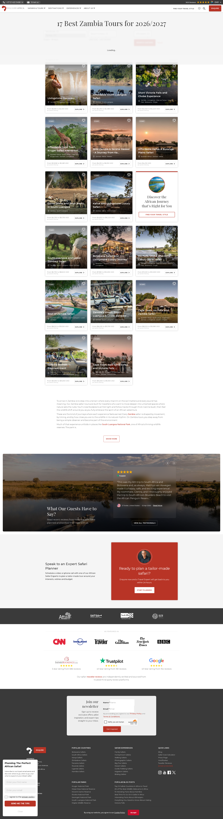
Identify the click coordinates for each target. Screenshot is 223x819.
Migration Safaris (121, 771)
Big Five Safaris (121, 763)
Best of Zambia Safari (61, 313)
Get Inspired (112, 729)
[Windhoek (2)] (65, 32)
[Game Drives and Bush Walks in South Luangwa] (66, 192)
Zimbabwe (70, 374)
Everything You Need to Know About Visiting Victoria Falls (133, 801)
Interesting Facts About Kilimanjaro (129, 797)
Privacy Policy (136, 714)
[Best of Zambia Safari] (66, 301)
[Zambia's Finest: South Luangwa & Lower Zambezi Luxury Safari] (111, 301)
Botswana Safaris (78, 752)
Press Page (163, 758)
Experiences (73, 8)
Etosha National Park (80, 794)
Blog (160, 752)
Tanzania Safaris (78, 763)
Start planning (144, 590)
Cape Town (75, 154)
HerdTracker (163, 760)
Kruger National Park (80, 786)
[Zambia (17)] (65, 35)
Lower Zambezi (74, 265)
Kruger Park (54, 156)
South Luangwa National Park (116, 424)
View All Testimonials (144, 523)
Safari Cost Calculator (166, 755)
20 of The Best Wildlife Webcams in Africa (131, 789)
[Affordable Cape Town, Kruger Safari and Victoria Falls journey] (66, 138)
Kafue (104, 156)
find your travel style (183, 9)
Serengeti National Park (81, 797)
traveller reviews (94, 677)
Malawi (109, 156)
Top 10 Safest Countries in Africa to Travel (131, 786)
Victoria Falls (70, 102)
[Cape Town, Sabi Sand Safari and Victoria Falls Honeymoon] (111, 356)
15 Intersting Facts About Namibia (128, 792)
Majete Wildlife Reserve (81, 803)
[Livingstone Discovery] (66, 84)
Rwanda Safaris (78, 766)
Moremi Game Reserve (81, 792)
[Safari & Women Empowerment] (66, 356)
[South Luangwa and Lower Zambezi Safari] (66, 247)
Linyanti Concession (110, 263)
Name (106, 702)
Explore (78, 109)
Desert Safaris (120, 766)
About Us (88, 8)
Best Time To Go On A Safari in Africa (129, 794)
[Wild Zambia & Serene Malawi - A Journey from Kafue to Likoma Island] (111, 138)
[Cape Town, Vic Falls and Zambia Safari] (157, 301)
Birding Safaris (120, 774)
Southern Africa (55, 154)
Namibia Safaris (78, 771)
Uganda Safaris (78, 769)
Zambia (53, 102)
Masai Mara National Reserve (83, 789)
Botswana (148, 102)
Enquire (215, 8)
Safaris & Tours (35, 8)
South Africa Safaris (79, 755)
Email (106, 709)
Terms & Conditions (111, 717)
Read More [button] (157, 505)
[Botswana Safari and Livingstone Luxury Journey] (111, 247)
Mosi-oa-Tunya (161, 100)
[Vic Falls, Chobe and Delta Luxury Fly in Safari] (157, 247)
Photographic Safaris (123, 760)
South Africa (66, 154)
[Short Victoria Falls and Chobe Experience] (157, 84)
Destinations (55, 8)
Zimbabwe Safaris (79, 760)
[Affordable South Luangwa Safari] (111, 84)
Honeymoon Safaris (123, 755)
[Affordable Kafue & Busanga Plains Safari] (157, 138)
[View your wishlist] (199, 8)
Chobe (155, 102)
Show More (111, 439)
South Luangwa (107, 102)
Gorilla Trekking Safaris (124, 769)
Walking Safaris (121, 758)
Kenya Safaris (77, 758)
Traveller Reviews (165, 763)
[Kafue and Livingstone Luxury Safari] (111, 192)
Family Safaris (120, 752)
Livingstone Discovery (61, 98)
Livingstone (61, 102)
